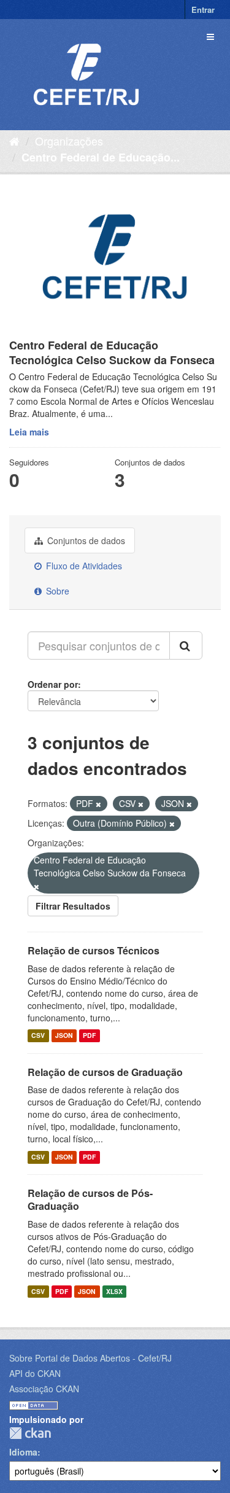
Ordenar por (53, 684)
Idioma (23, 1452)
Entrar (203, 9)
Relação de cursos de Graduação (105, 1072)
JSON (64, 1035)
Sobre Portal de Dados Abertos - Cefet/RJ (90, 1358)
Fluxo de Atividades (83, 565)
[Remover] (98, 804)
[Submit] (185, 645)
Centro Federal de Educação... (100, 157)
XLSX (114, 1291)
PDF (89, 1035)
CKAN (30, 1433)
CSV (38, 1035)
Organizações (69, 141)
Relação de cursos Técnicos (93, 950)
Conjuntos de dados (85, 540)
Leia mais (29, 432)
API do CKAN (35, 1373)
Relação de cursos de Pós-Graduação (90, 1199)
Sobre (56, 591)
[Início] (14, 141)
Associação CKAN (44, 1388)
